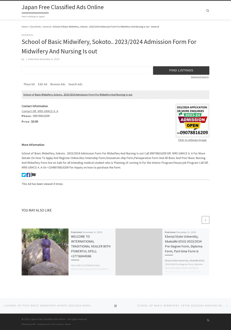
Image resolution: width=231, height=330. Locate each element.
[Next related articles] (205, 220)
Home (25, 26)
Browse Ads (57, 84)
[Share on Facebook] (28, 175)
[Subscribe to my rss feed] (208, 320)
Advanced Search (200, 76)
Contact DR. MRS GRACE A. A (40, 111)
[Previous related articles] (197, 220)
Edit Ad (42, 84)
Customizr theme (63, 324)
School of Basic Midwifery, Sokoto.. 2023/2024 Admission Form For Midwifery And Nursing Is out (77, 94)
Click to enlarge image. (192, 140)
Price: (26, 121)
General (47, 26)
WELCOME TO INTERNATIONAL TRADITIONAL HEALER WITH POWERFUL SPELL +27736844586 (91, 246)
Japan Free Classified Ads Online (47, 319)
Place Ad (29, 84)
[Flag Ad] (33, 175)
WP (34, 324)
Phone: (27, 116)
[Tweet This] (24, 175)
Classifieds (35, 26)
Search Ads (75, 84)
